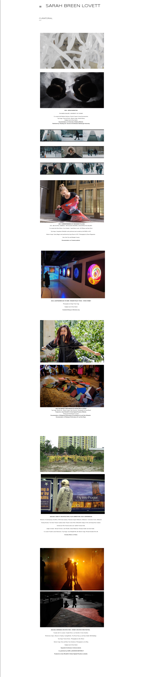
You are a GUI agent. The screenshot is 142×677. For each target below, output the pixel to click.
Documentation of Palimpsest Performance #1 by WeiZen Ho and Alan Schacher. (71, 415)
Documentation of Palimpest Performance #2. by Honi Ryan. (71, 417)
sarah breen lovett (73, 6)
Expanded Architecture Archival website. (71, 647)
